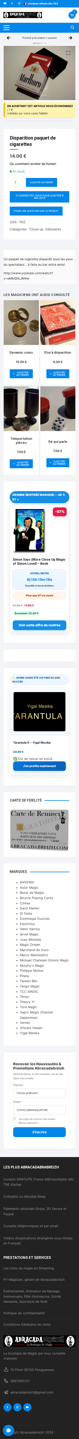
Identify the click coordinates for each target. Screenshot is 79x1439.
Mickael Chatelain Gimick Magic (44, 960)
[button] (68, 53)
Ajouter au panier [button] (22, 373)
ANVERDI (27, 882)
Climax (25, 903)
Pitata (24, 976)
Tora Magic (28, 1007)
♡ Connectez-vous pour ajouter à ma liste (40, 196)
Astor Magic (29, 887)
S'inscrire (39, 1132)
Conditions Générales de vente (27, 1324)
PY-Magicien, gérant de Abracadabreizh (34, 1280)
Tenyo (24, 997)
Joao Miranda (30, 939)
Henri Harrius (30, 929)
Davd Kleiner (29, 908)
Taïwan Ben (28, 981)
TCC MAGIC (29, 991)
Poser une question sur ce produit (36, 211)
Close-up (36, 229)
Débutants (53, 229)
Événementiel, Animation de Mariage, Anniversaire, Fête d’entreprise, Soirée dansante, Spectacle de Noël (32, 1296)
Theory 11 (27, 1002)
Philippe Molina (31, 971)
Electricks (27, 924)
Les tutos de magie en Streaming (28, 1268)
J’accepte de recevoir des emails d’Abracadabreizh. (36, 1120)
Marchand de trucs (34, 950)
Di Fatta (26, 913)
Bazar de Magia (32, 893)
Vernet (25, 1023)
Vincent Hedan (31, 1028)
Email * (17, 1101)
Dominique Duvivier (35, 919)
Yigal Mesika (29, 1033)
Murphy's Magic (32, 965)
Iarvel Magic (29, 934)
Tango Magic (30, 986)
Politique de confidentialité (24, 1313)
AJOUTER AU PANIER (41, 182)
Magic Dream (30, 945)
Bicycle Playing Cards (36, 898)
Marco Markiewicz (34, 955)
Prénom (18, 1085)
